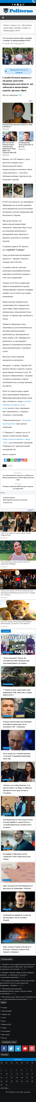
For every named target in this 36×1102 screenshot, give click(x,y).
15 (32, 1074)
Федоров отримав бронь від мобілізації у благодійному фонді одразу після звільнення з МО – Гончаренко (17, 724)
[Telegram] (5, 459)
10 (7, 1074)
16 (1, 1077)
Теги (4, 466)
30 (1, 1085)
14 (27, 1074)
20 (22, 1077)
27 (22, 1081)
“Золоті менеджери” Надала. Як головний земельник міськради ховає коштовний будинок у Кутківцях (16, 660)
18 (12, 1077)
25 (12, 1081)
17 (7, 1077)
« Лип (2, 1088)
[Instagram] (22, 459)
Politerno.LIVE (6, 1024)
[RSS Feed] (25, 459)
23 (1, 1081)
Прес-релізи (6, 1034)
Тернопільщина (8, 652)
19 (17, 1077)
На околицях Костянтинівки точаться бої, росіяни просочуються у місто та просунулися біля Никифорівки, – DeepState (17, 983)
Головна (4, 1008)
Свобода (9, 466)
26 (17, 1081)
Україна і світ (7, 716)
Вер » (6, 1088)
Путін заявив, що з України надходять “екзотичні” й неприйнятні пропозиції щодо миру (16, 756)
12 (17, 1074)
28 (27, 1081)
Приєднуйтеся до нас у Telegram (19, 71)
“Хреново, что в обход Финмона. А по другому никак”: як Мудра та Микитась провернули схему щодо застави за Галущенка (17, 789)
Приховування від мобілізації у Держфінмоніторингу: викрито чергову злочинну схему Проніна (16, 991)
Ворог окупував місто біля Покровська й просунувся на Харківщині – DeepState (17, 887)
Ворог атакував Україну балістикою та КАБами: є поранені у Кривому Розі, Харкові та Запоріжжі (17, 949)
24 (7, 1081)
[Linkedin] (19, 459)
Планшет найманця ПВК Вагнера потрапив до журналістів (18, 487)
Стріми (4, 1028)
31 (7, 1085)
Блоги (4, 1021)
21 (27, 1077)
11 (12, 1074)
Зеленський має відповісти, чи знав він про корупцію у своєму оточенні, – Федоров (17, 917)
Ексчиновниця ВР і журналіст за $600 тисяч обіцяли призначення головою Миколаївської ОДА (18, 477)
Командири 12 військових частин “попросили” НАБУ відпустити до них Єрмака (17, 856)
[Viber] (15, 459)
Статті (4, 1018)
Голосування (6, 1031)
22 (32, 1077)
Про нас (4, 1038)
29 (32, 1081)
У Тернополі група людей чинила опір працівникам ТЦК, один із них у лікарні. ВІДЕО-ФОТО (17, 692)
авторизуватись (7, 502)
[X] (8, 459)
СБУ (20, 95)
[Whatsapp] (12, 459)
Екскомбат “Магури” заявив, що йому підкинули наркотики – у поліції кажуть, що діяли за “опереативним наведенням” (17, 974)
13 (22, 1074)
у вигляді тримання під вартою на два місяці (16, 404)
